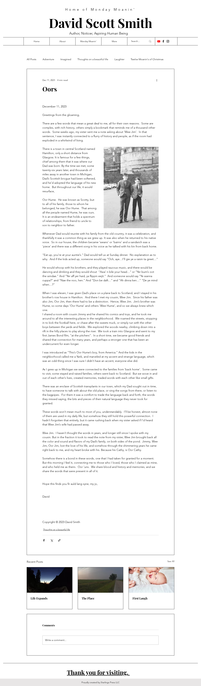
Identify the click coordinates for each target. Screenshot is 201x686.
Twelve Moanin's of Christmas (147, 59)
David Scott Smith (100, 22)
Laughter (119, 59)
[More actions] (157, 80)
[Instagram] (168, 41)
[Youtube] (158, 41)
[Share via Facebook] (43, 540)
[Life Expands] (49, 580)
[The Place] (100, 580)
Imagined (65, 59)
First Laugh (140, 598)
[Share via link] (59, 540)
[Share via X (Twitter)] (51, 540)
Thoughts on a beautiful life (92, 59)
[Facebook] (163, 41)
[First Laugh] (151, 580)
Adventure (48, 59)
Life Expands (39, 598)
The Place (88, 598)
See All (170, 561)
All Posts (31, 59)
